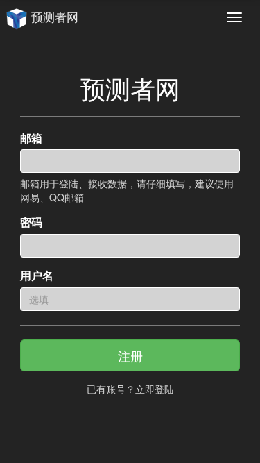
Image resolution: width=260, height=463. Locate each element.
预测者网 (53, 16)
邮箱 (31, 138)
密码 (31, 222)
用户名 (36, 275)
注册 (130, 355)
